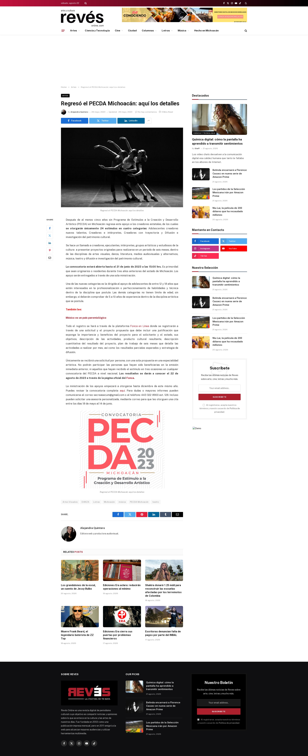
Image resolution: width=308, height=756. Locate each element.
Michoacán (109, 502)
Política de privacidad (229, 723)
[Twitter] (50, 235)
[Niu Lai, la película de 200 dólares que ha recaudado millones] (201, 212)
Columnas (148, 30)
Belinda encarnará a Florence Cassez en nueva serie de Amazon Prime (230, 173)
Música (182, 30)
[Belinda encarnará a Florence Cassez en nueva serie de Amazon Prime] (201, 174)
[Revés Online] (82, 18)
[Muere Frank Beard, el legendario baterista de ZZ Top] (80, 616)
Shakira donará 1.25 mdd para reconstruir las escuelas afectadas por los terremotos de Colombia (163, 590)
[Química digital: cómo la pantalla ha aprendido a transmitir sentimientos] (219, 119)
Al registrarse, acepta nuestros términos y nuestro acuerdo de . (219, 408)
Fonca (130, 378)
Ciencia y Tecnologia (97, 30)
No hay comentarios (147, 112)
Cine (117, 30)
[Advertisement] (154, 60)
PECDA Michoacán (139, 502)
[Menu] (63, 30)
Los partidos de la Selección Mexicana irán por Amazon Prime (229, 192)
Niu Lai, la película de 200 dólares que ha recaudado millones (228, 211)
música (122, 502)
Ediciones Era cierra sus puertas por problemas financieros (117, 635)
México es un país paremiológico (86, 317)
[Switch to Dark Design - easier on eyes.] (245, 3)
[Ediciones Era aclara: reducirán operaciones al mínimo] (122, 570)
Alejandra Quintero (79, 112)
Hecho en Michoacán (206, 30)
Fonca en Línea (139, 326)
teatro (155, 502)
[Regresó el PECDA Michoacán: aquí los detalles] (122, 167)
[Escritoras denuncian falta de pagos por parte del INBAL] (164, 616)
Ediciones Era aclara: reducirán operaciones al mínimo (122, 587)
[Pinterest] (50, 250)
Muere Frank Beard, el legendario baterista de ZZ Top (77, 635)
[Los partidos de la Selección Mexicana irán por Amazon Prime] (201, 193)
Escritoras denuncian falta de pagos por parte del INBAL (163, 633)
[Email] (50, 257)
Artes (73, 30)
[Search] (85, 3)
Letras (166, 30)
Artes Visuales (70, 502)
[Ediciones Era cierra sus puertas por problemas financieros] (122, 616)
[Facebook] (50, 228)
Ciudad (132, 30)
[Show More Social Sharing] (148, 121)
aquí (122, 390)
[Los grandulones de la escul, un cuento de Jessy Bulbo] (80, 570)
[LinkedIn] (50, 243)
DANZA (85, 502)
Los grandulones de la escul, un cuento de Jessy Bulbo (78, 587)
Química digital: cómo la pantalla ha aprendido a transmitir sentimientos (217, 141)
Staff (197, 148)
